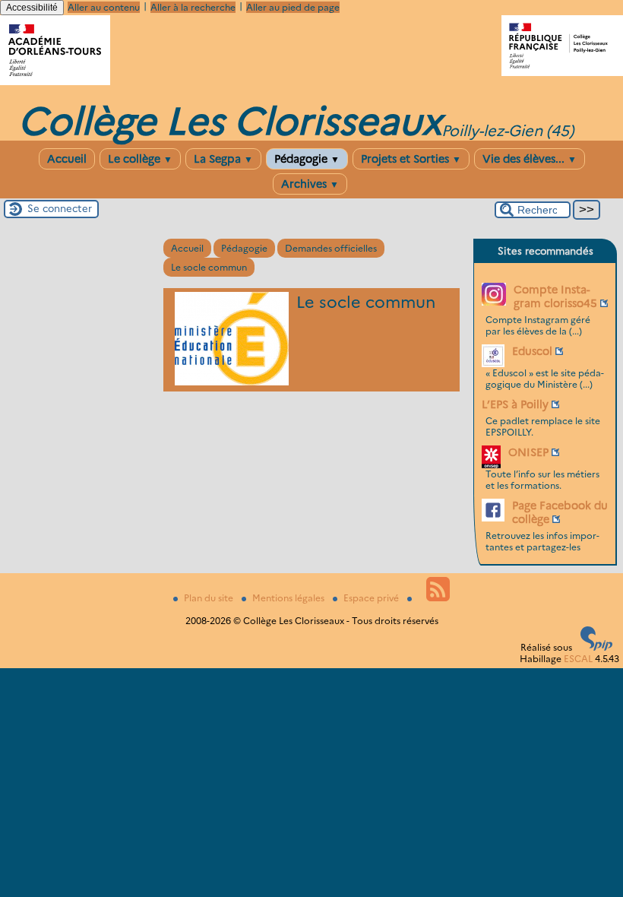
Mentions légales (289, 598)
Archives (310, 184)
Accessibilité (32, 7)
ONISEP (528, 452)
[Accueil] (55, 81)
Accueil (67, 159)
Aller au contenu (104, 7)
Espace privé (372, 598)
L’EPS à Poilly (515, 404)
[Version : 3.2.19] (596, 647)
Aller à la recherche (193, 7)
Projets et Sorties (411, 159)
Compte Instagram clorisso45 (555, 296)
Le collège (140, 159)
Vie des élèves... (529, 159)
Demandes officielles (331, 248)
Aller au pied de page (293, 7)
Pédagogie (307, 159)
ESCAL (578, 658)
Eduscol (532, 351)
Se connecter (59, 208)
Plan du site (210, 598)
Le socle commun (209, 267)
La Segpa (223, 159)
